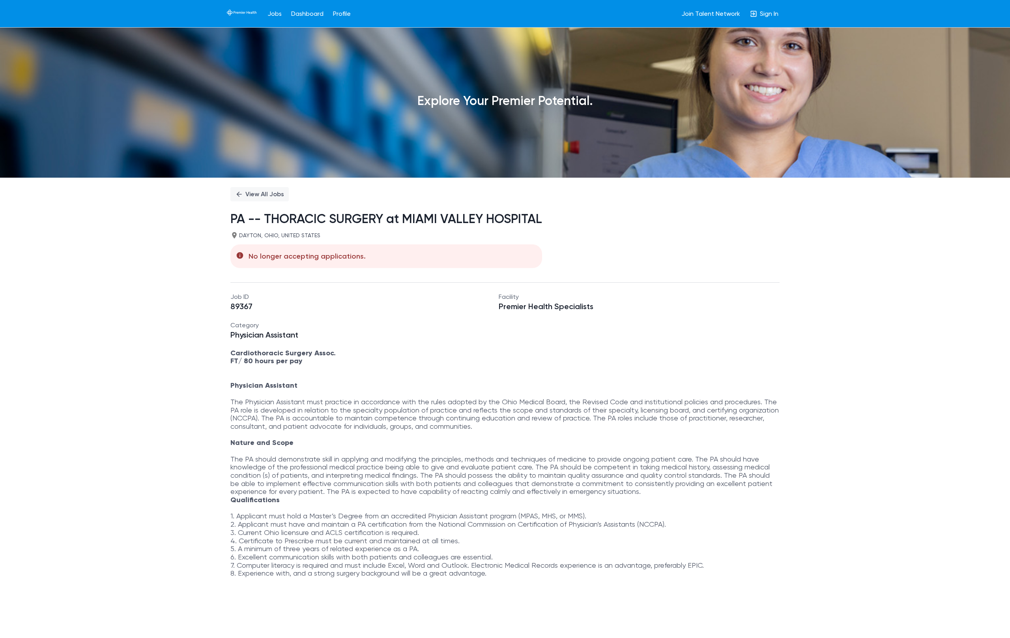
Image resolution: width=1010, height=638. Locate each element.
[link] (241, 13)
